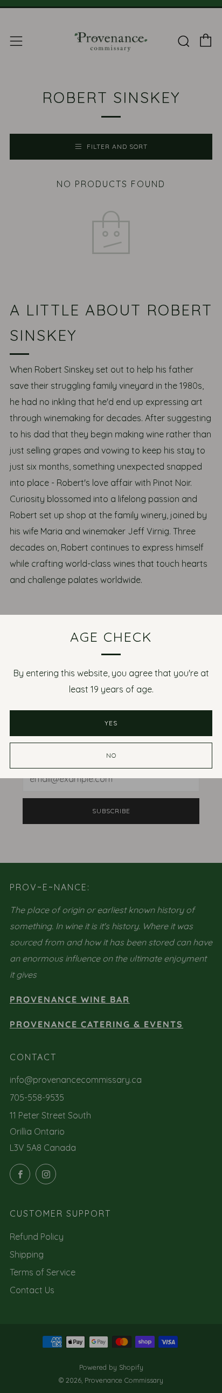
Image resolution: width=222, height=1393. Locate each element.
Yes (111, 723)
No (111, 755)
